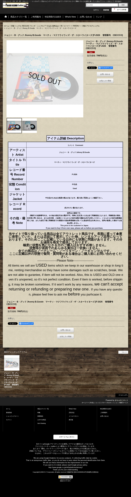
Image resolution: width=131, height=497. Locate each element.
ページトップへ (123, 395)
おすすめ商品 (41, 419)
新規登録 (106, 10)
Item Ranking (41, 423)
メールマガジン (74, 416)
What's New (72, 409)
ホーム (8, 409)
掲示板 (71, 419)
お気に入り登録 (105, 81)
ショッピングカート (12, 416)
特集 (38, 412)
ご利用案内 (103, 412)
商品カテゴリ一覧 (43, 409)
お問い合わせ (105, 74)
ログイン (96, 10)
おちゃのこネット (121, 400)
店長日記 (71, 412)
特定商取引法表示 (105, 409)
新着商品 (40, 416)
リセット (124, 352)
